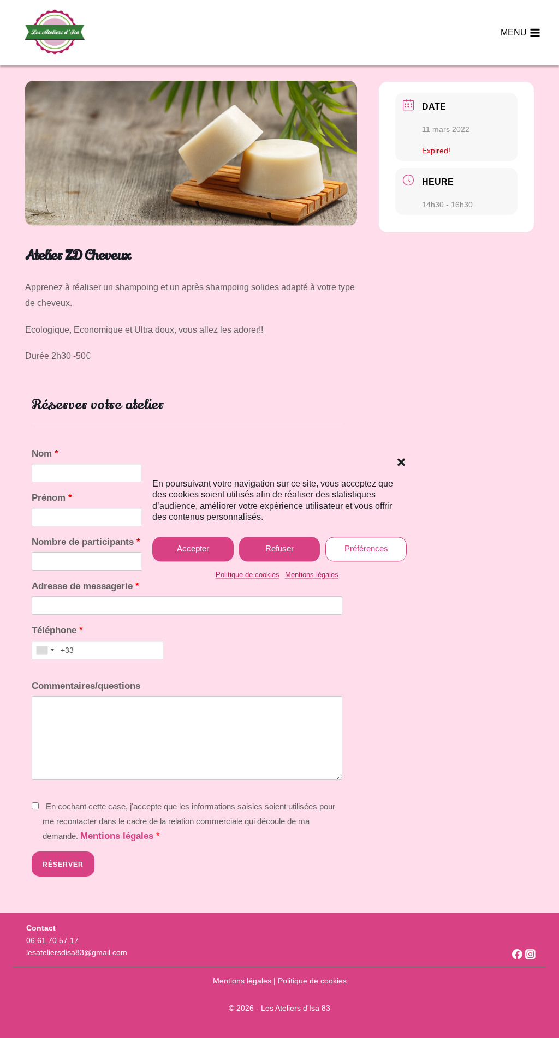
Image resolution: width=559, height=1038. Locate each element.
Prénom (52, 498)
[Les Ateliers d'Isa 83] (54, 33)
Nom (45, 453)
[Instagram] (526, 954)
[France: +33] (44, 650)
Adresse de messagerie (85, 586)
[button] (401, 462)
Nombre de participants (86, 542)
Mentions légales (311, 575)
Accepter (193, 548)
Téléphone (57, 630)
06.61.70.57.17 (52, 940)
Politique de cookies (248, 575)
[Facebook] (512, 954)
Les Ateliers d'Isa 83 (295, 1008)
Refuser (279, 548)
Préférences (366, 548)
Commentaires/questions (86, 686)
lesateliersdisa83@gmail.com (76, 952)
